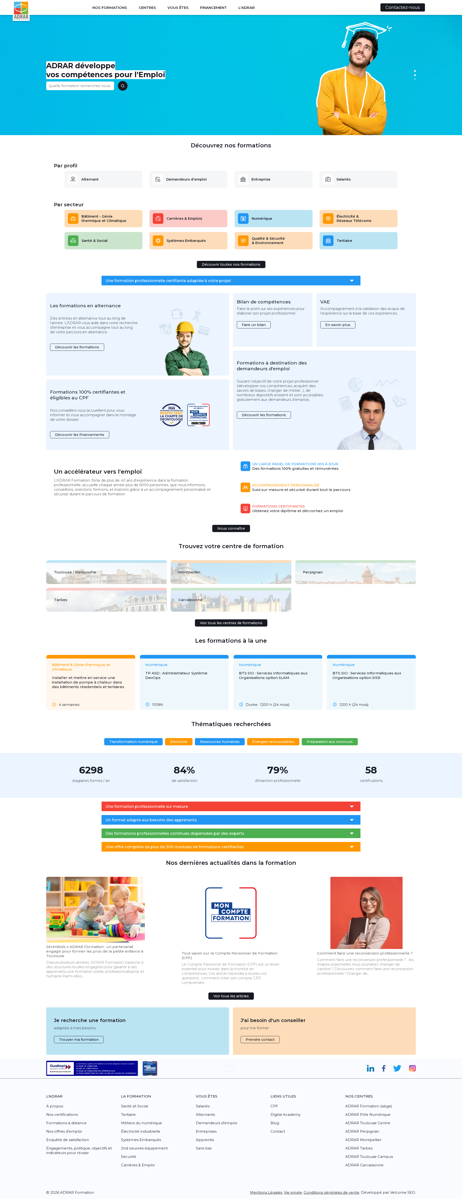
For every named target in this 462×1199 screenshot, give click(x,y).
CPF (274, 1106)
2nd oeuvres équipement (144, 1148)
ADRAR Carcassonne (364, 1165)
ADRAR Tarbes (358, 1148)
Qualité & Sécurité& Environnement (268, 240)
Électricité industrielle (140, 1131)
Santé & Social (95, 241)
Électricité (178, 742)
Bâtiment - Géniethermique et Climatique (104, 218)
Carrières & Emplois (184, 218)
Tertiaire (344, 241)
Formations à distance (66, 1123)
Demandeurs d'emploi (186, 179)
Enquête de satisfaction (67, 1139)
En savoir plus (337, 325)
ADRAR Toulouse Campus (369, 1156)
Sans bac (204, 1148)
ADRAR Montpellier (363, 1139)
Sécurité (128, 1156)
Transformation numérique (133, 742)
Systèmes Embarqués (186, 241)
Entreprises (206, 1131)
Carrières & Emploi (138, 1165)
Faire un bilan (254, 325)
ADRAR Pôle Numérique (368, 1114)
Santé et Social (134, 1106)
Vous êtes (178, 7)
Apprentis (205, 1139)
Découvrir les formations (77, 347)
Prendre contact (260, 1039)
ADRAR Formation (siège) (368, 1106)
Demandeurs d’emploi (216, 1123)
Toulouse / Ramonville (75, 572)
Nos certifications (62, 1114)
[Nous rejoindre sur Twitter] (397, 1068)
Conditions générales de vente (331, 1192)
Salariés (343, 179)
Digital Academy (285, 1114)
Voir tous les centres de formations (231, 623)
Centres (147, 7)
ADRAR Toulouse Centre (367, 1123)
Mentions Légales (266, 1192)
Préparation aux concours (330, 742)
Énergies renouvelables (273, 742)
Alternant (90, 179)
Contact (277, 1131)
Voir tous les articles (231, 996)
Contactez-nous (402, 7)
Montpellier (189, 572)
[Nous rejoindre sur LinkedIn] (370, 1068)
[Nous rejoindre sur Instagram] (412, 1068)
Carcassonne (190, 599)
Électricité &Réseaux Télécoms (354, 218)
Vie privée (293, 1192)
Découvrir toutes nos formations (231, 264)
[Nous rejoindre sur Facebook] (383, 1068)
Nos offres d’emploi (64, 1131)
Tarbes (60, 599)
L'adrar (246, 7)
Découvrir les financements (79, 435)
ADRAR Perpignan (362, 1131)
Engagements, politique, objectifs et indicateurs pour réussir (79, 1150)
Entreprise (260, 179)
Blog (274, 1123)
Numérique (262, 218)
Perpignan (313, 572)
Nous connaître (231, 528)
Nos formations (109, 7)
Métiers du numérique (141, 1123)
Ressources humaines (220, 742)
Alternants (205, 1114)
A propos (54, 1106)
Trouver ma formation (79, 1039)
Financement (213, 7)
